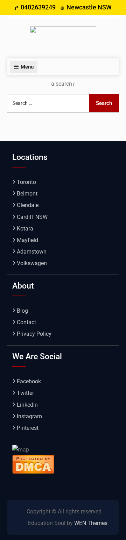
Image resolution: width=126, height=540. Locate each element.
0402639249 (38, 7)
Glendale (27, 205)
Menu (27, 67)
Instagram (29, 416)
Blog (22, 310)
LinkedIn (27, 405)
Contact (26, 322)
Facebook (29, 381)
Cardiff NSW (32, 217)
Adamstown (32, 251)
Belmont (27, 193)
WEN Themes (90, 523)
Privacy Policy (34, 334)
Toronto (26, 182)
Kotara (25, 228)
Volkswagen (32, 263)
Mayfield (27, 240)
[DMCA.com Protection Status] (33, 463)
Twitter (25, 393)
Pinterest (27, 428)
